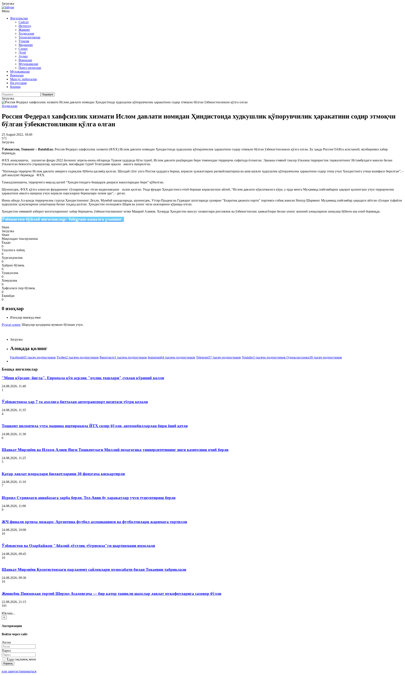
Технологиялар (29, 37)
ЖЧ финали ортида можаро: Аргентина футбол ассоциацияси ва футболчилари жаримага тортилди (94, 522)
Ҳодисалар (26, 33)
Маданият (26, 45)
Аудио (23, 56)
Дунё (22, 52)
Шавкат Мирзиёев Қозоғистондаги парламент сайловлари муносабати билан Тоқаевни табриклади (94, 569)
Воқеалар (25, 60)
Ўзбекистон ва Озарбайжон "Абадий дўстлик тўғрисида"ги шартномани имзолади (78, 545)
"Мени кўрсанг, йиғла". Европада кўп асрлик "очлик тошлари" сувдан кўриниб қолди (83, 378)
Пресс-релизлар (30, 68)
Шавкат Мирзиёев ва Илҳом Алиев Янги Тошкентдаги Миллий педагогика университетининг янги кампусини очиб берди (115, 449)
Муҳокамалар (28, 64)
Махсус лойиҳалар (23, 79)
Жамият (24, 29)
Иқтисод (25, 26)
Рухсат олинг (11, 324)
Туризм (24, 41)
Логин (6, 642)
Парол (6, 650)
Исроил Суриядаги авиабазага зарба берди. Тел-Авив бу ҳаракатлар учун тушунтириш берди (89, 497)
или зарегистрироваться (19, 671)
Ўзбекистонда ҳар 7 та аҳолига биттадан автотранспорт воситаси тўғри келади (75, 402)
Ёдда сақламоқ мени (21, 659)
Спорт (23, 48)
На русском (18, 83)
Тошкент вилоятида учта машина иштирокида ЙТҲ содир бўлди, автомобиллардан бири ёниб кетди (95, 426)
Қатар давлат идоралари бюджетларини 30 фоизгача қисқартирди (63, 474)
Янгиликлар (19, 18)
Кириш (15, 87)
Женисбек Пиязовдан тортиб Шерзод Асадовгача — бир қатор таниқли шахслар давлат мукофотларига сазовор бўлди (111, 593)
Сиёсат (24, 22)
